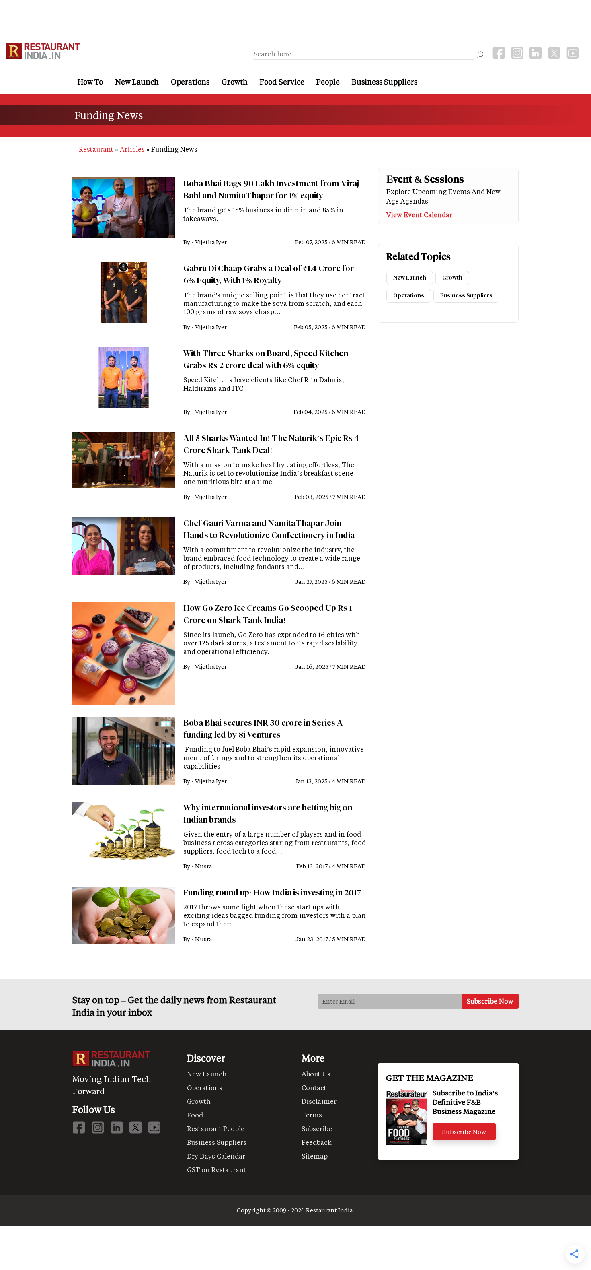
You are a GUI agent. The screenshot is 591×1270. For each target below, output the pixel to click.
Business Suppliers (384, 82)
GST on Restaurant (216, 1169)
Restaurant (96, 149)
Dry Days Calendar (216, 1156)
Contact (314, 1087)
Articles (132, 149)
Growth (235, 82)
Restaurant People (215, 1128)
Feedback (317, 1142)
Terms (312, 1115)
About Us (316, 1074)
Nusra (203, 866)
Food (195, 1115)
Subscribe (317, 1128)
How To (90, 82)
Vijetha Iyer (211, 242)
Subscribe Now (464, 1132)
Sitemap (315, 1156)
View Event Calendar (419, 214)
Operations (190, 82)
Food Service (282, 82)
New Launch (137, 82)
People (328, 82)
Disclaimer (319, 1101)
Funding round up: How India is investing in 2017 (272, 892)
